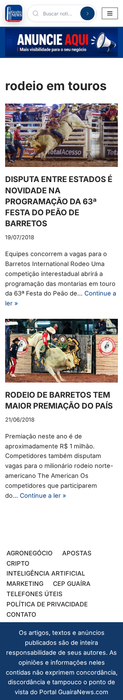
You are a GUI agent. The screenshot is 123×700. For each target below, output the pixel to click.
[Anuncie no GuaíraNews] (61, 42)
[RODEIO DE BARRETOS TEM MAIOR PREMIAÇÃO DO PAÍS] (61, 351)
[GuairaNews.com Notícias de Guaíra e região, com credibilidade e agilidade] (13, 13)
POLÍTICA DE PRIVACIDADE (47, 604)
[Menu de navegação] (110, 13)
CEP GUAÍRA (72, 583)
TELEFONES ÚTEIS (34, 594)
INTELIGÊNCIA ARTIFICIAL (45, 573)
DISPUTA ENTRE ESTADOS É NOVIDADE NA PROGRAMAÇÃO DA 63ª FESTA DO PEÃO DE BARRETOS (58, 201)
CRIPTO (17, 563)
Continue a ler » (43, 495)
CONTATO (21, 614)
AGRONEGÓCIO (29, 553)
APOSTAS (77, 553)
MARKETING (24, 583)
